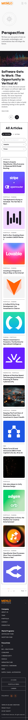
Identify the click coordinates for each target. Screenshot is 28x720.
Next (22, 591)
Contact (5, 622)
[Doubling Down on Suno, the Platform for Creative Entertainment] (14, 531)
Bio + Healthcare (7, 649)
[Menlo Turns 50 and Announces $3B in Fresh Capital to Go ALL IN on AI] (14, 461)
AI (2, 646)
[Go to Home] (7, 3)
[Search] (25, 3)
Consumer (5, 652)
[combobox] (14, 144)
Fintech (4, 659)
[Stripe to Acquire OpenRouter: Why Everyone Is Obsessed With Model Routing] (14, 176)
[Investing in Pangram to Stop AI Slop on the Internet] (14, 283)
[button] (22, 3)
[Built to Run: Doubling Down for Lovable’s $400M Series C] (14, 248)
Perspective (6, 625)
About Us (5, 612)
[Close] (23, 140)
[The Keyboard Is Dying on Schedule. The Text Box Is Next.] (14, 212)
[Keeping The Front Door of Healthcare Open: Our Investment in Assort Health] (14, 426)
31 (14, 591)
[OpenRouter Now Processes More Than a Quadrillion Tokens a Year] (14, 566)
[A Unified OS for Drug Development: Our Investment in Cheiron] (14, 317)
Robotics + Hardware (9, 665)
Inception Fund (7, 637)
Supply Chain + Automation (11, 672)
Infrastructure (7, 662)
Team (3, 615)
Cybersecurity (7, 656)
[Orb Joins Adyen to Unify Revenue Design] (14, 496)
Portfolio (5, 618)
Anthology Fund (8, 634)
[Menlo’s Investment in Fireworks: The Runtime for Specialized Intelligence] (14, 353)
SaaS (3, 669)
